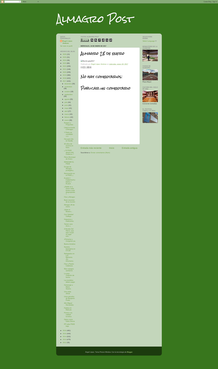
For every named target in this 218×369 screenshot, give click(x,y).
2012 (65, 342)
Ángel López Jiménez (67, 42)
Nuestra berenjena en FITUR (69, 248)
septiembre (68, 94)
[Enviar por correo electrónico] (82, 67)
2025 (65, 57)
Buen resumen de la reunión (69, 201)
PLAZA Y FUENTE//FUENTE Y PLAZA (69, 181)
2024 (65, 60)
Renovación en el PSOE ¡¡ (69, 174)
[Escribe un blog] (84, 67)
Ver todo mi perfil (66, 46)
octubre (67, 91)
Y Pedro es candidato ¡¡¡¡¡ (68, 134)
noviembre (68, 87)
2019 (65, 75)
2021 (65, 69)
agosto (67, 99)
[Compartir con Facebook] (88, 67)
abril (66, 111)
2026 (65, 54)
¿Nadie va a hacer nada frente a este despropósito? (69, 190)
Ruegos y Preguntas (68, 123)
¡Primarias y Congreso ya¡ (70, 240)
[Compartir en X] (86, 67)
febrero (67, 117)
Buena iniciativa (69, 244)
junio (66, 105)
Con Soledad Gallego (68, 215)
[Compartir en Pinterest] (90, 67)
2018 (65, 78)
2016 (65, 330)
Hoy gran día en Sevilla (68, 140)
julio (66, 102)
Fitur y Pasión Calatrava (69, 265)
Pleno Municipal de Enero (69, 158)
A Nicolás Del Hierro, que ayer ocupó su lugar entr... (69, 232)
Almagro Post (94, 19)
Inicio (111, 148)
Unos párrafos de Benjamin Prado (69, 298)
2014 (65, 336)
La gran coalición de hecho (69, 275)
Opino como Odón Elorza (69, 320)
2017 (65, 81)
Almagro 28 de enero (69, 205)
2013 (65, 339)
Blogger (129, 352)
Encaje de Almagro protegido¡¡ (69, 168)
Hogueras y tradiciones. (69, 220)
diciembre (68, 84)
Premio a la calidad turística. (68, 314)
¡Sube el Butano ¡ (68, 210)
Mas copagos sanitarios (69, 269)
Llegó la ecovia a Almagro (69, 128)
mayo (66, 108)
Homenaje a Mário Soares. (68, 286)
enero (66, 120)
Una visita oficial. (67, 292)
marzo (66, 114)
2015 (65, 333)
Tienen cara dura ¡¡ (68, 225)
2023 (65, 63)
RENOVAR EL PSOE (69, 163)
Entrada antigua (129, 148)
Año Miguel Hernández (69, 304)
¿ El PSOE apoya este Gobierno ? (69, 152)
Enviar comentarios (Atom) (100, 152)
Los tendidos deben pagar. (69, 281)
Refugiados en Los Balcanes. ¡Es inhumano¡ (69, 257)
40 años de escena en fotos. (68, 145)
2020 (65, 72)
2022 (65, 66)
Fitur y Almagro (69, 197)
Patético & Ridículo (68, 309)
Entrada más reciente (91, 148)
